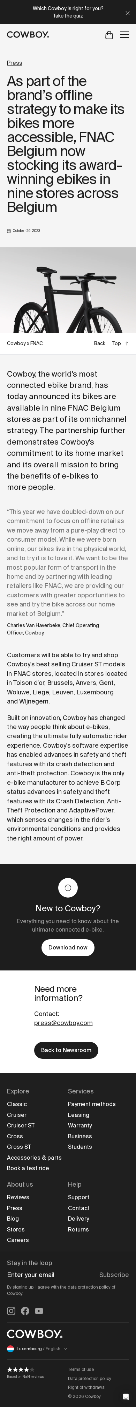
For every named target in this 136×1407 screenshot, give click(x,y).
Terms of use (81, 1369)
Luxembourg (38, 1349)
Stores (16, 1229)
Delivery (78, 1218)
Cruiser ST (21, 1125)
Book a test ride (28, 1168)
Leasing (78, 1115)
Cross (15, 1136)
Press (14, 63)
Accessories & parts (34, 1157)
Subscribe (114, 1275)
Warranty (80, 1125)
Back (99, 343)
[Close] (127, 12)
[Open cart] (109, 34)
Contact (79, 1208)
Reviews (18, 1197)
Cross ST (19, 1147)
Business (80, 1136)
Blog (13, 1218)
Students (80, 1147)
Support (78, 1197)
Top (116, 343)
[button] (126, 1397)
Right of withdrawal (87, 1387)
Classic (17, 1104)
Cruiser (17, 1115)
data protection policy (89, 1287)
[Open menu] (124, 34)
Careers (18, 1240)
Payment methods (92, 1104)
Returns (78, 1229)
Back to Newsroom (66, 1050)
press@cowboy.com (63, 1023)
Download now (68, 947)
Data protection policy (89, 1378)
